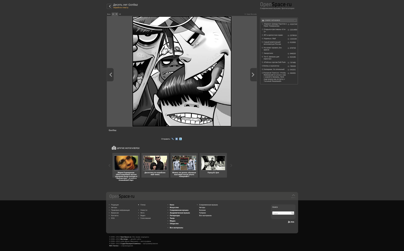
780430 (293, 66)
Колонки (202, 210)
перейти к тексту (120, 7)
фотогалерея (288, 8)
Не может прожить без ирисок (273, 49)
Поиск (275, 207)
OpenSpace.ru (125, 237)
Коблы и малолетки (271, 66)
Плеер (143, 205)
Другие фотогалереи (128, 148)
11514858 (293, 30)
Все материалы (205, 215)
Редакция (115, 205)
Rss (292, 222)
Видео (142, 215)
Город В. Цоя (213, 172)
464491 (293, 73)
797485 (293, 62)
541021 (293, 70)
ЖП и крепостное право (273, 35)
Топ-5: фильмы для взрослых (271, 58)
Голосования (145, 218)
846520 (293, 53)
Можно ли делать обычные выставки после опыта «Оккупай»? (184, 174)
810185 (293, 57)
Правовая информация (120, 210)
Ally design (124, 239)
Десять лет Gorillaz (125, 4)
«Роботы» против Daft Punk (275, 62)
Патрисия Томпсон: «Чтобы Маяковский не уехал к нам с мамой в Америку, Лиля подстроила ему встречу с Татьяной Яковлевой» (275, 77)
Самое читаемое (272, 20)
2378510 (293, 35)
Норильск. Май (270, 38)
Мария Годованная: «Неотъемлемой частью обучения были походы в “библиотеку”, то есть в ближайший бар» (126, 176)
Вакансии (115, 213)
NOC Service (114, 246)
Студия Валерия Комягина (130, 243)
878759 (293, 48)
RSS (113, 218)
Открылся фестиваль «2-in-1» (275, 30)
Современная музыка (270, 8)
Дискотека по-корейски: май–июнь (155, 173)
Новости (143, 210)
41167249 (293, 24)
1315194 (293, 39)
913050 (293, 42)
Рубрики (202, 213)
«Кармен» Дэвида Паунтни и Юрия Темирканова (275, 25)
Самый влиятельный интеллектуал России (272, 43)
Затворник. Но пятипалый (274, 69)
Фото (142, 213)
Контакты (115, 215)
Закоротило (268, 53)
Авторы (114, 207)
